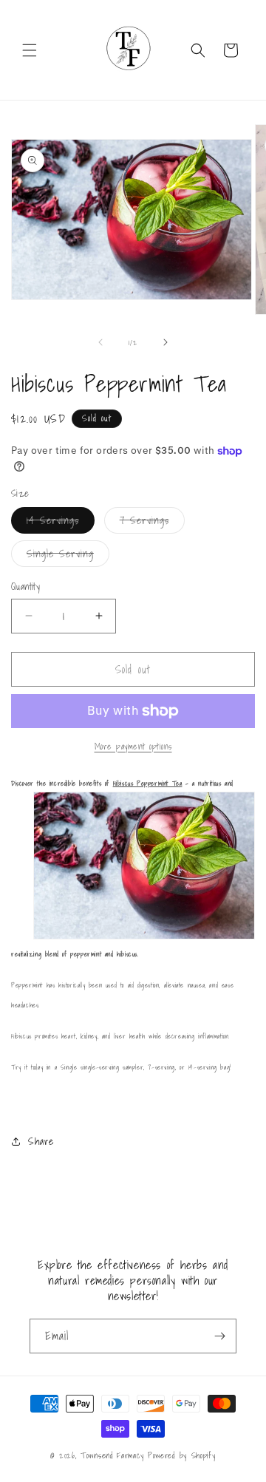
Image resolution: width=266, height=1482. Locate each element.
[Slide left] (100, 342)
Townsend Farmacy (112, 1455)
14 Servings (61, 522)
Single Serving (68, 556)
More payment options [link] (133, 746)
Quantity (25, 586)
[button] (29, 50)
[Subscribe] (219, 1336)
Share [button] (41, 1141)
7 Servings (152, 522)
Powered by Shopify (182, 1455)
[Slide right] (165, 342)
